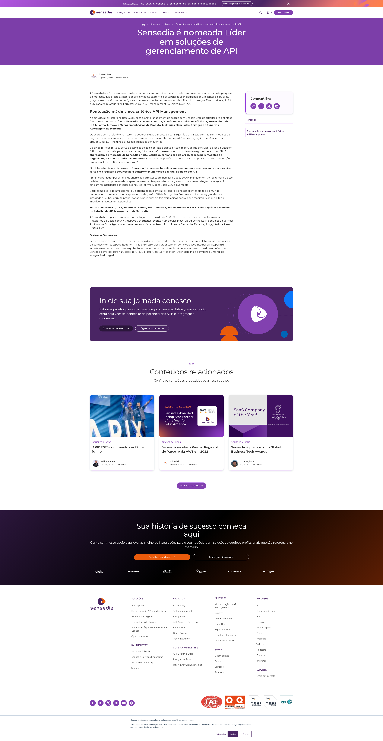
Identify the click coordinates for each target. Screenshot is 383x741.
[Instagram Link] (101, 703)
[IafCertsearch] (211, 702)
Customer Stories (265, 611)
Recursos (155, 24)
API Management (182, 611)
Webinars (261, 638)
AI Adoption (137, 605)
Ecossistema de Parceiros (144, 622)
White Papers (263, 627)
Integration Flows (182, 659)
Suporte (219, 613)
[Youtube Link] (124, 703)
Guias (259, 633)
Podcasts (261, 649)
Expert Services (223, 629)
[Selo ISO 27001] (230, 702)
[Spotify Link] (132, 703)
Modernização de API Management (226, 606)
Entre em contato (265, 676)
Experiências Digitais (142, 616)
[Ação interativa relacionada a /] (143, 24)
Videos (259, 644)
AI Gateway (179, 605)
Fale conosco (283, 12)
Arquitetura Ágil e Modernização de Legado (149, 629)
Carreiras (219, 666)
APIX (259, 605)
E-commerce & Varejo (142, 662)
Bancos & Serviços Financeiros (147, 657)
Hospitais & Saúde (140, 651)
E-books (260, 622)
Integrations (179, 616)
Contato (219, 661)
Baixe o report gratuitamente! (236, 3)
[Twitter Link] (108, 703)
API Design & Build (183, 653)
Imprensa (261, 661)
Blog (167, 24)
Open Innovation (140, 636)
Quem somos (222, 655)
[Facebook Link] (93, 703)
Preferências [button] (220, 734)
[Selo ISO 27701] (240, 702)
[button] (123, 12)
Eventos (260, 655)
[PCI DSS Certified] (286, 702)
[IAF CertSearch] (211, 701)
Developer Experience (226, 635)
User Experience (223, 618)
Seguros (135, 668)
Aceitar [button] (233, 734)
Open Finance (180, 633)
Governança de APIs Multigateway (149, 611)
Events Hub (179, 627)
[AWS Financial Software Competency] (270, 702)
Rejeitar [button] (246, 734)
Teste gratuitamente (221, 557)
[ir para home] (101, 12)
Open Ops (220, 624)
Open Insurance (181, 638)
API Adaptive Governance (186, 622)
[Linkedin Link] (116, 703)
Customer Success (224, 640)
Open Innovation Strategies (187, 665)
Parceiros (219, 672)
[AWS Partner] (256, 702)
